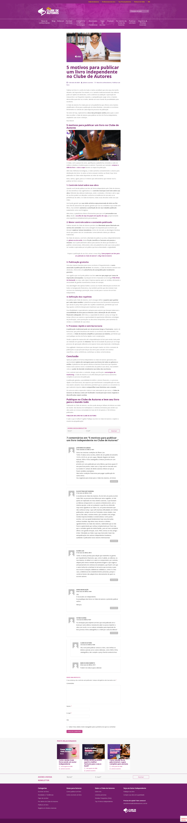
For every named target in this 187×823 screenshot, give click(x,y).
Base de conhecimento (44, 22)
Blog (53, 21)
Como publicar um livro (74, 791)
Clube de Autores (93, 2)
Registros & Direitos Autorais (142, 23)
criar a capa (81, 167)
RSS (149, 2)
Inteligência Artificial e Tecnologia (80, 23)
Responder (114, 481)
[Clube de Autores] (136, 809)
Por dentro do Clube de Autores (121, 23)
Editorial (60, 21)
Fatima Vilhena (81, 618)
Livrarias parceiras (100, 795)
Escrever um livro (69, 22)
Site (68, 720)
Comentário (70, 683)
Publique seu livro (129, 791)
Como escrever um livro (74, 795)
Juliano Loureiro (88, 82)
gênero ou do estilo (75, 240)
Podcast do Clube (139, 2)
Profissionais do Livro (108, 2)
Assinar (114, 431)
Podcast (110, 21)
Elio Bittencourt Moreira (85, 491)
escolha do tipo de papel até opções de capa (91, 216)
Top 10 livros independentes (104, 801)
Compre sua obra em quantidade (133, 795)
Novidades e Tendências (93, 23)
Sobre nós (98, 791)
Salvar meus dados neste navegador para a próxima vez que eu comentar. (92, 727)
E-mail (69, 713)
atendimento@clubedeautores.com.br (135, 803)
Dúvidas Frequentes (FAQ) (103, 798)
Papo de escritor (102, 23)
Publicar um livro (132, 22)
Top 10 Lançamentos (124, 2)
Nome (69, 706)
